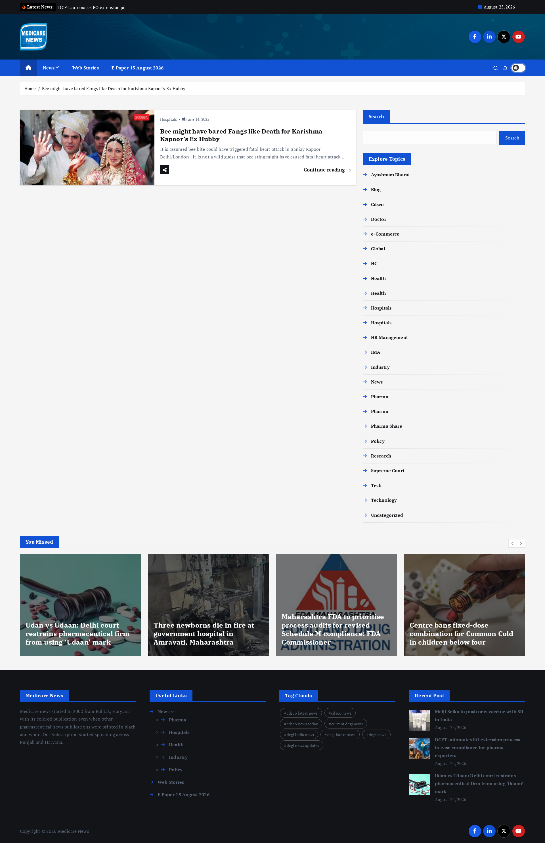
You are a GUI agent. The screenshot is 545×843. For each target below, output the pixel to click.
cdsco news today (302, 723)
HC (374, 263)
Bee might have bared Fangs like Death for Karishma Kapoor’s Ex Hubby (113, 88)
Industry (380, 367)
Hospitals (168, 119)
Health (378, 278)
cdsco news (341, 713)
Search (376, 116)
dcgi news (377, 734)
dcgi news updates (303, 745)
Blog (376, 189)
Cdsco (377, 204)
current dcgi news (347, 723)
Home (30, 88)
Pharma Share (386, 426)
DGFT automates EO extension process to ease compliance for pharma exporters (477, 747)
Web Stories (85, 68)
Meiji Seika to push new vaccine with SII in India (464, 638)
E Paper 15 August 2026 (138, 68)
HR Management (389, 337)
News (49, 68)
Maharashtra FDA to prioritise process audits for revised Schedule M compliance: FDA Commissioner (205, 629)
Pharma (379, 396)
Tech (376, 485)
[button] (512, 543)
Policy (377, 441)
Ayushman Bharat (390, 174)
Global (378, 248)
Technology (384, 500)
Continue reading (325, 169)
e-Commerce (385, 234)
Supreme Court (387, 470)
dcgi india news (300, 734)
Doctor (378, 219)
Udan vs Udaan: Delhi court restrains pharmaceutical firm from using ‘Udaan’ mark (479, 783)
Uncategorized (387, 515)
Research (381, 456)
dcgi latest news (341, 734)
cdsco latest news (302, 713)
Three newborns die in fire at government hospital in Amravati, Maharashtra (76, 633)
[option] (80, 605)
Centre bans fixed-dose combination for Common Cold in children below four (333, 633)
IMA (375, 352)
